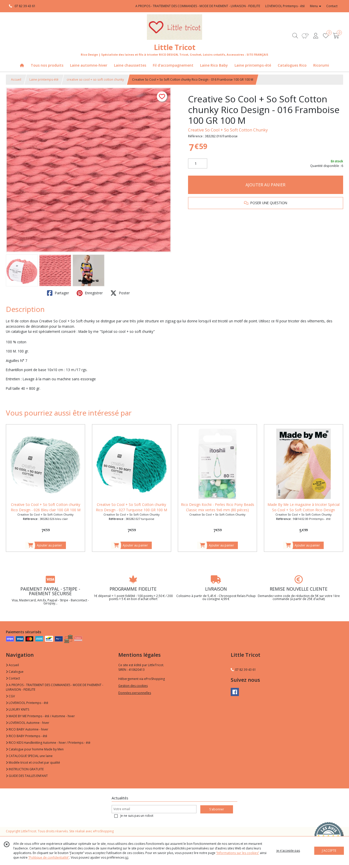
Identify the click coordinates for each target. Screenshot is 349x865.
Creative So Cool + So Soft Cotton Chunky (228, 130)
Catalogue (16, 671)
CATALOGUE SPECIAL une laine (30, 756)
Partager (61, 292)
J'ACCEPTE (329, 850)
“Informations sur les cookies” (237, 853)
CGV (11, 696)
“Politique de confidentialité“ (48, 857)
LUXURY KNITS (18, 709)
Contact (332, 6)
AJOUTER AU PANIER (265, 185)
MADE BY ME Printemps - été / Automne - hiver (41, 716)
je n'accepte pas (288, 850)
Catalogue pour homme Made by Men (36, 749)
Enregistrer (93, 292)
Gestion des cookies (133, 686)
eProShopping (103, 831)
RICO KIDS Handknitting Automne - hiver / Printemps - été (49, 742)
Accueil (16, 79)
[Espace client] (315, 35)
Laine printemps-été (44, 79)
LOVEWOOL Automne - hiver (28, 723)
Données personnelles (134, 693)
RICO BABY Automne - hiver (28, 729)
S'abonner (216, 809)
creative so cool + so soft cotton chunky (95, 79)
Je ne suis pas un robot (136, 815)
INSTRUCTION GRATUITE (26, 769)
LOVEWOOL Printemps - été (28, 703)
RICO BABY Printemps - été (27, 736)
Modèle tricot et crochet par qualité (34, 762)
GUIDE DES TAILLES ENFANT (28, 776)
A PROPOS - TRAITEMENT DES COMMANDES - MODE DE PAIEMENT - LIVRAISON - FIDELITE (54, 687)
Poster (124, 292)
